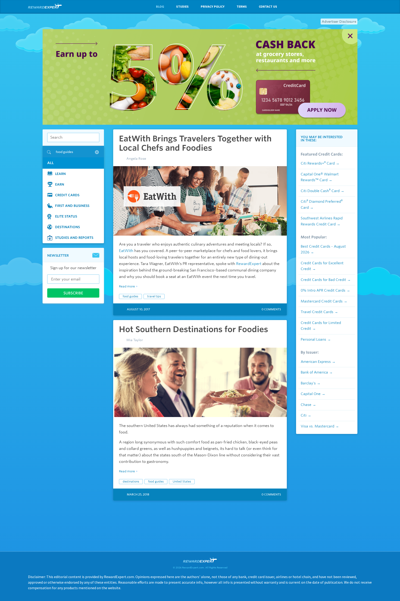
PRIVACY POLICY (213, 6)
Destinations (67, 227)
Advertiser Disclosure (339, 21)
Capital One (311, 394)
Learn (60, 174)
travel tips (154, 296)
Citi (303, 415)
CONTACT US (268, 6)
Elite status (66, 216)
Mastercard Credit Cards (322, 301)
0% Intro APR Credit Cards (323, 290)
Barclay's (308, 383)
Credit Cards (67, 195)
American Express (316, 362)
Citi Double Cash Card (320, 191)
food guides (130, 296)
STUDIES (182, 6)
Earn (59, 184)
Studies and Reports (74, 238)
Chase (306, 405)
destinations (131, 481)
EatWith (126, 251)
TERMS (242, 6)
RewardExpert (248, 264)
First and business (72, 206)
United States (182, 481)
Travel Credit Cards (317, 312)
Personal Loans (313, 339)
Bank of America (314, 372)
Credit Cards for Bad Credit (323, 280)
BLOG (160, 6)
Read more (127, 286)
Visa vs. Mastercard (317, 426)
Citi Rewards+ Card (318, 163)
